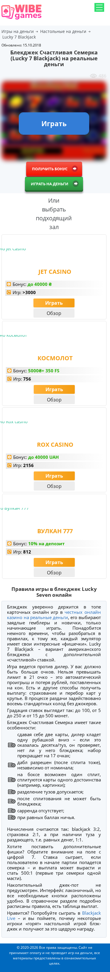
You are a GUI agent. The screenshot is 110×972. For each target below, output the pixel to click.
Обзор (54, 313)
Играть (54, 303)
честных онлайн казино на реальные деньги (54, 614)
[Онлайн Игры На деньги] (21, 19)
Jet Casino (54, 272)
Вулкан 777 (55, 531)
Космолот (55, 358)
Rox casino (55, 445)
